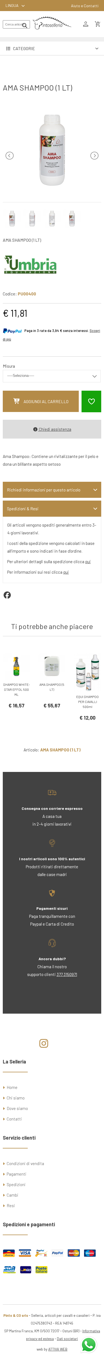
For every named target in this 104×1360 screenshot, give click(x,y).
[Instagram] (43, 1045)
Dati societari (67, 1338)
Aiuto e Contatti (84, 5)
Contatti (14, 1118)
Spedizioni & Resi (23, 508)
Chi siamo (16, 1097)
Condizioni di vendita (25, 1163)
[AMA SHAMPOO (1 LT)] (52, 189)
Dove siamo (17, 1108)
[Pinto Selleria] (52, 33)
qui (88, 561)
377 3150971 (67, 974)
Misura (9, 366)
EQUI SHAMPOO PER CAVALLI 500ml (87, 702)
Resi (11, 1205)
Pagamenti (16, 1173)
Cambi (12, 1194)
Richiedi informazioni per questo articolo (43, 489)
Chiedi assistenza (54, 429)
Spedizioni (16, 1184)
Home (12, 1087)
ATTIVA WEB (57, 1349)
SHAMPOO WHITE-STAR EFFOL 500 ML (16, 689)
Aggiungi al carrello (46, 401)
